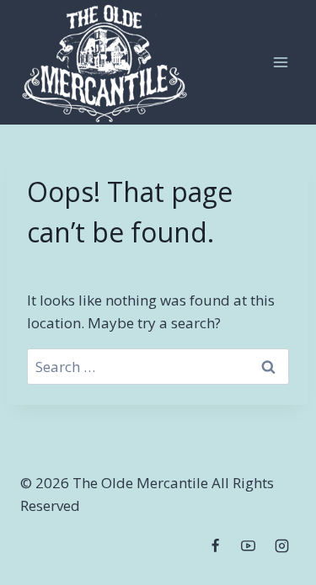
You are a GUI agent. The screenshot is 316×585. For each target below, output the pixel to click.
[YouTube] (248, 545)
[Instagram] (281, 545)
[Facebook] (215, 545)
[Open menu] (280, 62)
